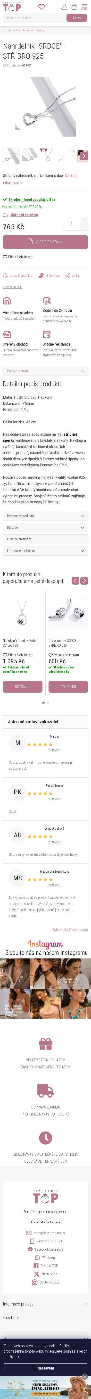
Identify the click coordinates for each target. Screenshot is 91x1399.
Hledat (77, 18)
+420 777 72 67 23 (49, 1241)
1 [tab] (43, 703)
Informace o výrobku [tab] (21, 551)
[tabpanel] (23, 643)
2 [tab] (48, 703)
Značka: (12, 287)
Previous (75, 581)
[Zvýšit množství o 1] (84, 220)
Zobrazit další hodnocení (69, 930)
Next (84, 581)
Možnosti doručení (24, 215)
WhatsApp (49, 1258)
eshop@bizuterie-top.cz (49, 1233)
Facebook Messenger (49, 1249)
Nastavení (45, 1368)
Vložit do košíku (50, 242)
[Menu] (84, 6)
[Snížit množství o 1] (84, 227)
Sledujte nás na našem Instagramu (47, 953)
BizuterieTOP (49, 1266)
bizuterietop (49, 1274)
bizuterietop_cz (49, 1282)
